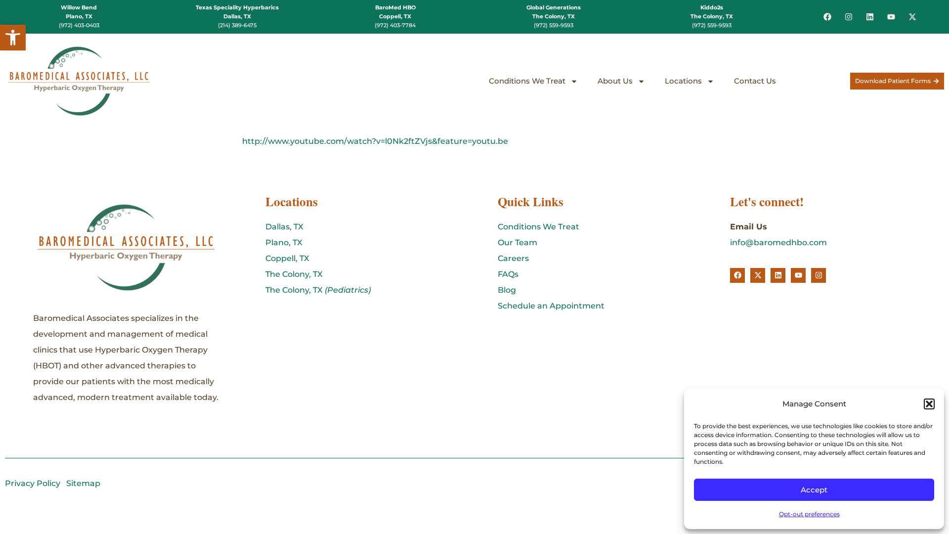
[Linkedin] (870, 17)
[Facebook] (827, 17)
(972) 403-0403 (79, 25)
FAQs (508, 274)
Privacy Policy (32, 483)
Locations (683, 81)
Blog (507, 290)
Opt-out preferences (809, 514)
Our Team (517, 242)
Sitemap (83, 483)
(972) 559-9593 (553, 25)
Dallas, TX (284, 226)
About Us (615, 81)
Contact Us (755, 81)
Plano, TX (283, 242)
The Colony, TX (294, 274)
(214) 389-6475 (237, 25)
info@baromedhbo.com (778, 242)
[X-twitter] (912, 17)
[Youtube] (891, 17)
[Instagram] (849, 17)
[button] (13, 37)
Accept (814, 489)
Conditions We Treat (527, 81)
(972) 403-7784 (395, 25)
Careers (513, 258)
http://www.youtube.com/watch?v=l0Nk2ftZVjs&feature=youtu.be (375, 141)
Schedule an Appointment (551, 306)
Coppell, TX (287, 258)
